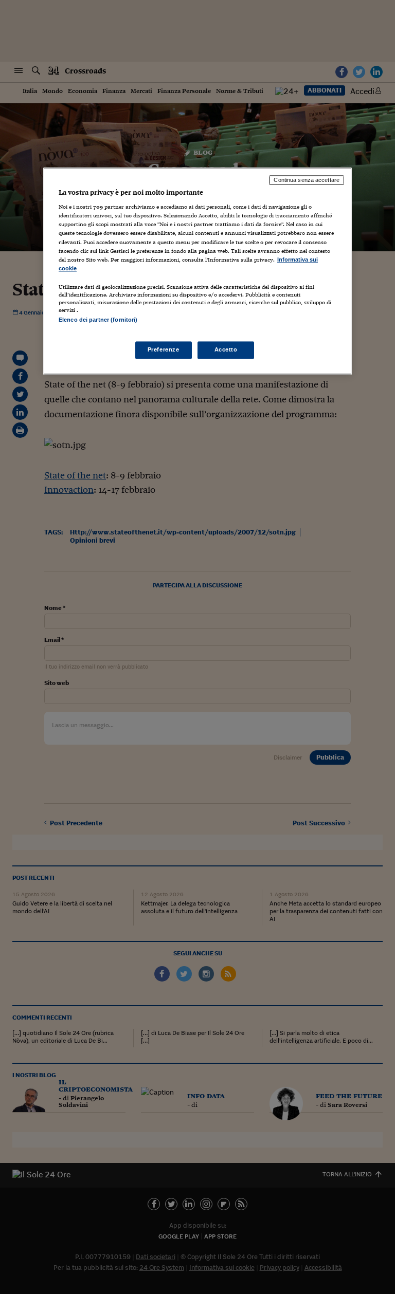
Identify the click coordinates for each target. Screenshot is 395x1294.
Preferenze (163, 350)
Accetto (226, 350)
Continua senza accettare (306, 180)
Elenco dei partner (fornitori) (98, 320)
